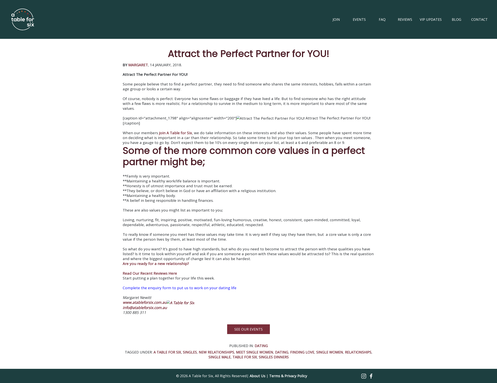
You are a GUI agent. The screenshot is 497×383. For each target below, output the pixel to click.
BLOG (456, 19)
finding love (302, 352)
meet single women (254, 352)
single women (329, 352)
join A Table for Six (175, 132)
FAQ (382, 19)
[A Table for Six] (22, 19)
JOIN (336, 19)
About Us (257, 375)
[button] (364, 375)
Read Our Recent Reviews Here (150, 273)
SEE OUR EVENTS (248, 329)
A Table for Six (167, 352)
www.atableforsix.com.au (145, 302)
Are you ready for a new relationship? (156, 263)
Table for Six (245, 357)
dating (281, 352)
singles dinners (274, 357)
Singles (190, 352)
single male (220, 357)
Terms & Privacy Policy (288, 375)
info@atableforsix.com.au (145, 307)
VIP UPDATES (431, 19)
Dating (261, 345)
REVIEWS (405, 19)
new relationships (216, 352)
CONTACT (479, 19)
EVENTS (359, 19)
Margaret (138, 64)
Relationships (358, 352)
